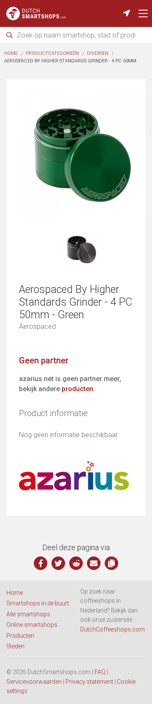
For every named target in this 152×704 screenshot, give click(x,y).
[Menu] (143, 13)
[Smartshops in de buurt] (126, 13)
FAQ (100, 672)
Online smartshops (31, 624)
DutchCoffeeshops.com (112, 629)
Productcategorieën (52, 53)
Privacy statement (89, 681)
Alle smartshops (28, 614)
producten (77, 389)
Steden (15, 646)
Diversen (98, 53)
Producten (20, 635)
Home (11, 53)
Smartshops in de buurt (37, 603)
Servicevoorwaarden (34, 681)
